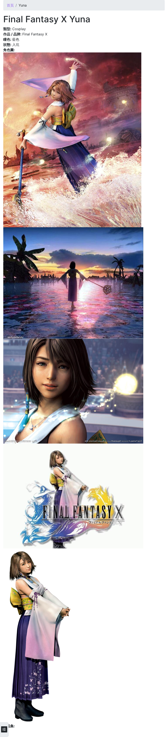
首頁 (10, 5)
